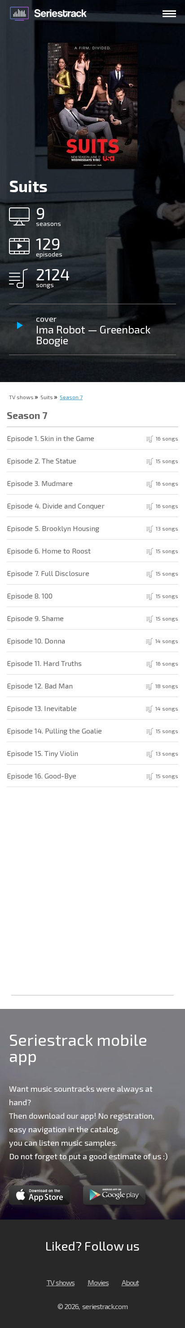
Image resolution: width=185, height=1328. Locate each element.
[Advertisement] (92, 895)
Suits (46, 397)
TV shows (21, 397)
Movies (98, 1282)
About (130, 1282)
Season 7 (71, 397)
